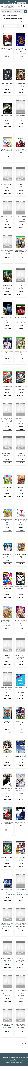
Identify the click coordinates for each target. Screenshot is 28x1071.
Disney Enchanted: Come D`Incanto (11, 554)
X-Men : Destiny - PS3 (7, 958)
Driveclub (7, 655)
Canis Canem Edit (21, 50)
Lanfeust (20, 487)
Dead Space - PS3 (21, 1025)
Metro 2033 (7, 50)
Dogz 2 (7, 521)
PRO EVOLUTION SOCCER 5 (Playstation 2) (12, 824)
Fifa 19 (20, 689)
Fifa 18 (7, 352)
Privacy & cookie (19, 1062)
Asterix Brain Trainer (7, 487)
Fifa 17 (20, 352)
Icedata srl (13, 1062)
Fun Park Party (21, 420)
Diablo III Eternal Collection (8, 285)
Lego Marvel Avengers (21, 386)
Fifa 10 (7, 756)
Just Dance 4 (20, 588)
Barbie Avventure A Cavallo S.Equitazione (12, 622)
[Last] (25, 1043)
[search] (25, 11)
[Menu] (2, 6)
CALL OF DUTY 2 (7, 251)
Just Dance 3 (7, 588)
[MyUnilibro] (22, 6)
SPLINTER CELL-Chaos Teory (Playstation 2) (13, 857)
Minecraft (21, 453)
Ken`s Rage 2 (7, 1025)
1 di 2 (21, 26)
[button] (25, 6)
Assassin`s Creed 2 (21, 150)
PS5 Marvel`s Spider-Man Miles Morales (12, 689)
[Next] (24, 26)
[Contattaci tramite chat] (19, 6)
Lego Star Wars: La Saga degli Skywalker (12, 453)
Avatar (7, 319)
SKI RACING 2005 (20, 790)
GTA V (20, 218)
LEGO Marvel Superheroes (8, 386)
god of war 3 (20, 184)
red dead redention (7, 218)
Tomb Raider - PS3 (7, 992)
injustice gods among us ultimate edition (12, 184)
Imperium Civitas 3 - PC (7, 924)
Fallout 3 (7, 117)
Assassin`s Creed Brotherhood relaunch (12, 150)
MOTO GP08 (7, 790)
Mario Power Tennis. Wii (7, 723)
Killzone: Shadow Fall (20, 655)
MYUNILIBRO (22, 3)
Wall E (7, 891)
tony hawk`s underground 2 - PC (10, 420)
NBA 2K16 (20, 319)
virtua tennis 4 (21, 117)
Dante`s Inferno (21, 83)
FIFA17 (20, 285)
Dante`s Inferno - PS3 (21, 992)
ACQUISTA (8, 59)
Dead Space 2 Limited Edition (9, 83)
